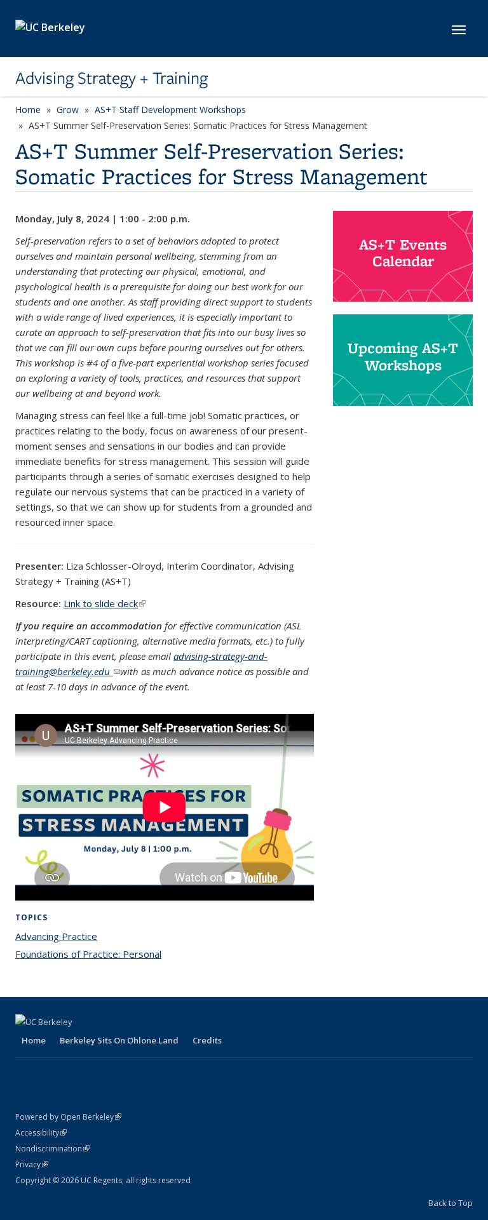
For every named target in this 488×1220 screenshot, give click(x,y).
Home (28, 110)
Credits (207, 1040)
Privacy (31, 1164)
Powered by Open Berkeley (68, 1116)
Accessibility (41, 1132)
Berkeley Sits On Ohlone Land (119, 1040)
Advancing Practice (56, 936)
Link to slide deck (105, 603)
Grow (68, 110)
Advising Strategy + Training (111, 78)
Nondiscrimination (52, 1148)
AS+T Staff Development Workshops (170, 110)
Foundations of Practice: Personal (88, 954)
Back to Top (450, 1203)
